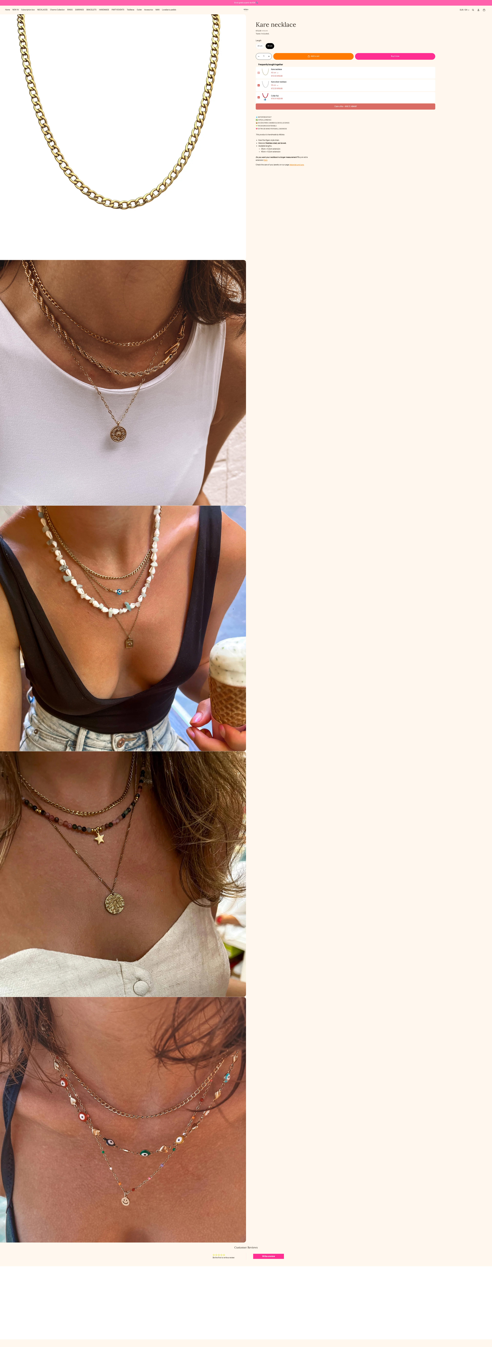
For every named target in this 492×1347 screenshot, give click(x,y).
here (265, 160)
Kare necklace (276, 69)
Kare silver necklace (278, 82)
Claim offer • (345, 106)
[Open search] (473, 10)
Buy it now (395, 56)
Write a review (268, 1256)
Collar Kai (275, 96)
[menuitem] (7, 10)
